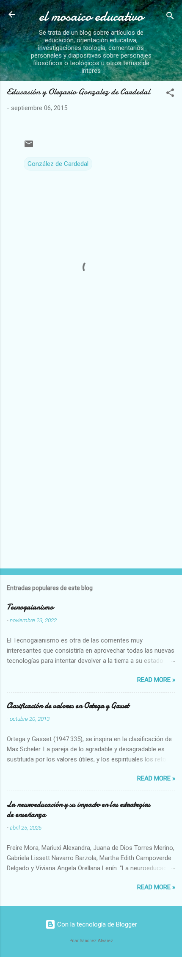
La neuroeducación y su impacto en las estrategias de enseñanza (78, 809)
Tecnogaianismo (30, 607)
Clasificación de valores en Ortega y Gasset (68, 706)
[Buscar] (170, 17)
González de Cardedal (58, 164)
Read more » (156, 680)
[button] (170, 94)
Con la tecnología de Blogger (96, 924)
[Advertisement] (91, 464)
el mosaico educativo (91, 16)
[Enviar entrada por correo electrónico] (29, 147)
